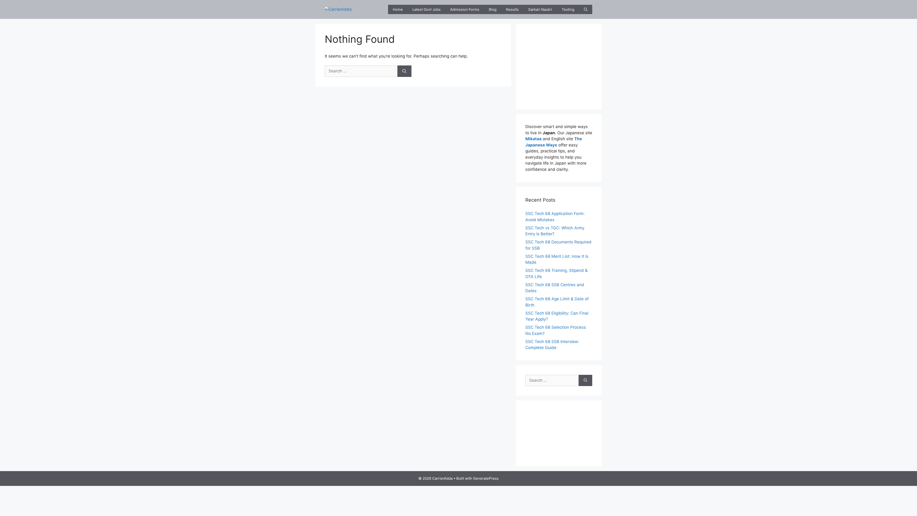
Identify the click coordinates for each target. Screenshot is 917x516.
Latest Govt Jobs (426, 9)
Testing (568, 9)
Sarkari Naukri (540, 9)
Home (398, 9)
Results (512, 9)
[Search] (404, 71)
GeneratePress (486, 478)
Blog (492, 9)
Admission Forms (464, 9)
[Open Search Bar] (585, 9)
